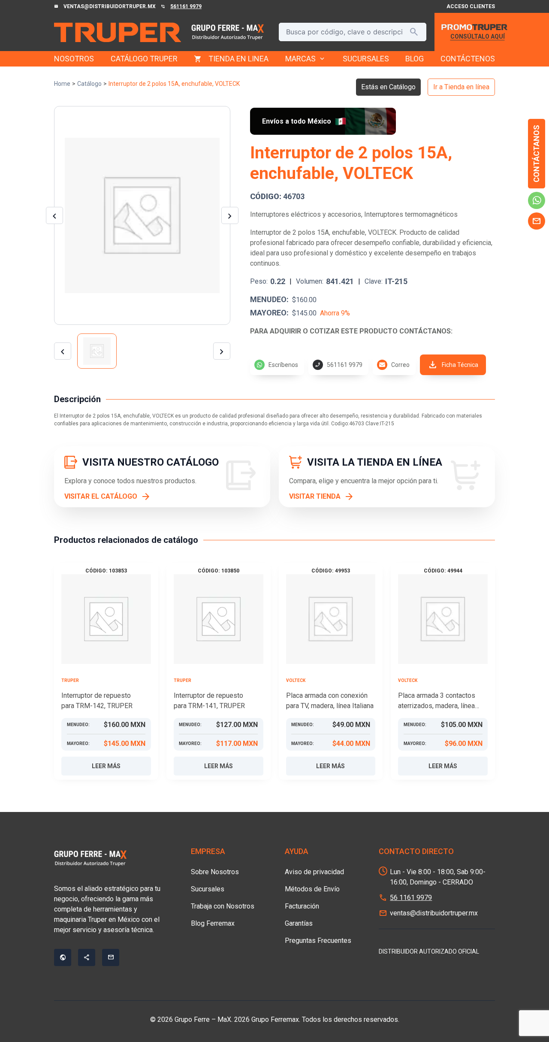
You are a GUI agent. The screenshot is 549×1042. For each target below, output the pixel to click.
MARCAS (305, 59)
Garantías (299, 923)
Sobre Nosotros (215, 872)
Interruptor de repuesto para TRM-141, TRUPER (209, 700)
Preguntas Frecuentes (318, 940)
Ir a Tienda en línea (461, 87)
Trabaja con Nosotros (222, 906)
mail (536, 221)
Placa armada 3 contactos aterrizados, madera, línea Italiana (436, 701)
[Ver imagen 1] (97, 351)
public (62, 957)
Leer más (106, 766)
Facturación (302, 906)
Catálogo (89, 83)
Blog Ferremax (213, 923)
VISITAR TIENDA (315, 496)
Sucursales (207, 889)
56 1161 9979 (411, 898)
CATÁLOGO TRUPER (144, 58)
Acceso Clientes (470, 6)
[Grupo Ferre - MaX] (117, 32)
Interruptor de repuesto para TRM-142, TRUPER (97, 700)
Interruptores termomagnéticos (411, 214)
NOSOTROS (74, 58)
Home (62, 83)
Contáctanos (536, 153)
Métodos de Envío (312, 889)
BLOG (414, 58)
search (414, 32)
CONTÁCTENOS (467, 58)
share (86, 957)
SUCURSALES (366, 58)
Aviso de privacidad (314, 872)
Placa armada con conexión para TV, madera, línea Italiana (330, 700)
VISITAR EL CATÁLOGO (100, 496)
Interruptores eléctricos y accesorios (305, 214)
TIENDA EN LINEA (238, 58)
